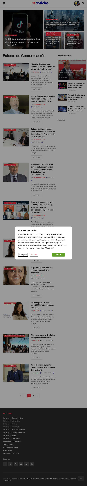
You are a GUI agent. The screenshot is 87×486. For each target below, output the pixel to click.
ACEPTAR (58, 255)
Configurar (23, 255)
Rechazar (34, 255)
